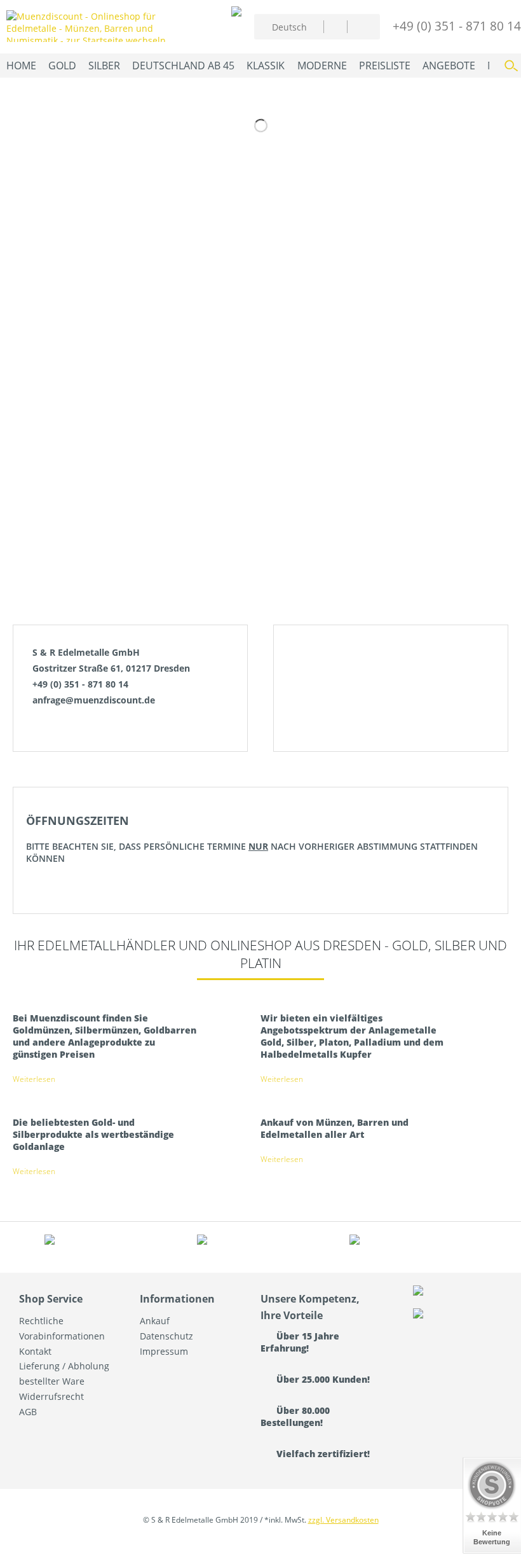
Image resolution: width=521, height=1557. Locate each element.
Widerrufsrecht (51, 1396)
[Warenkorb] (360, 24)
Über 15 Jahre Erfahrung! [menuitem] (299, 1342)
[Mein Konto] (335, 26)
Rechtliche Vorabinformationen (62, 1328)
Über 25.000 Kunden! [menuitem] (322, 1379)
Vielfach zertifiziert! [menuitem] (322, 1454)
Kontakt (35, 1351)
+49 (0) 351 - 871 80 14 (457, 25)
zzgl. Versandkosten (343, 1519)
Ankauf (155, 1321)
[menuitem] (335, 26)
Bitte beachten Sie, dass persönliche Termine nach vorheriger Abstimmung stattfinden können (252, 838)
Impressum (164, 1351)
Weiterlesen (34, 1079)
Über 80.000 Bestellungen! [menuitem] (295, 1416)
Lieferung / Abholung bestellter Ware (64, 1373)
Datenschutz (166, 1336)
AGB (28, 1412)
